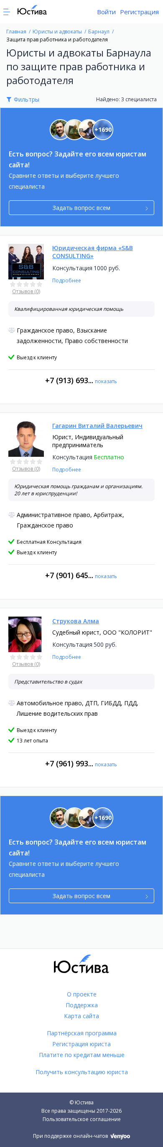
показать (106, 381)
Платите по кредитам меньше (82, 1055)
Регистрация (139, 12)
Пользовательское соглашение (82, 1119)
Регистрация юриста (81, 1044)
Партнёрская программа (82, 1033)
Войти (106, 12)
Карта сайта (81, 1016)
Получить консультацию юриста (82, 1072)
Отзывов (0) (26, 291)
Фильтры (26, 99)
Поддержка (82, 1005)
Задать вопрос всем (81, 208)
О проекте (82, 994)
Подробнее (66, 280)
